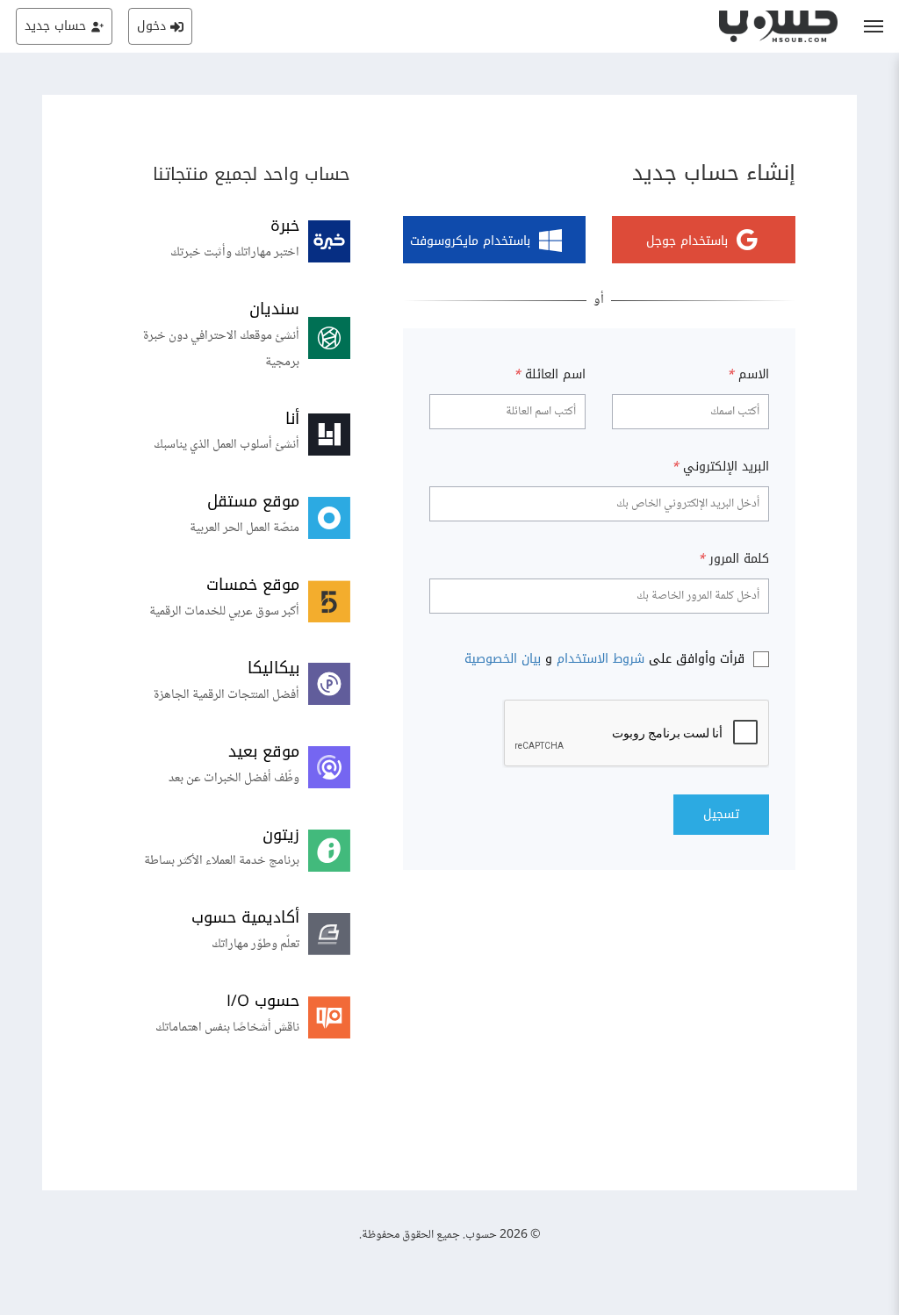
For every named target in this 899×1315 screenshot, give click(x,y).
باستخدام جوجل (687, 242)
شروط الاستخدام (600, 659)
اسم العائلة (550, 374)
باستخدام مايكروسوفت (470, 242)
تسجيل (721, 814)
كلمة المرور (733, 559)
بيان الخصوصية (502, 659)
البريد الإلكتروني (720, 467)
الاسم (748, 374)
